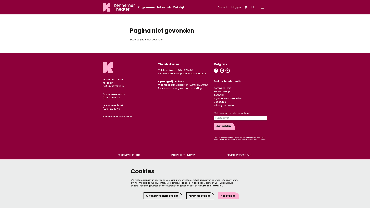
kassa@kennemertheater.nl (190, 73)
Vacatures (220, 102)
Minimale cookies (199, 195)
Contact (222, 7)
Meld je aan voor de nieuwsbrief (232, 113)
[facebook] (216, 70)
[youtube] (227, 70)
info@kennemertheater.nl (117, 116)
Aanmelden (223, 126)
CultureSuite (245, 154)
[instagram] (222, 70)
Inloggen (236, 7)
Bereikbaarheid (222, 88)
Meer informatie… (213, 185)
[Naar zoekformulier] (253, 7)
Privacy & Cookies (224, 105)
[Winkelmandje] (246, 7)
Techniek (219, 95)
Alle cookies (228, 195)
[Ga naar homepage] (119, 7)
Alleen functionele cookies (162, 195)
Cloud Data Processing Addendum (245, 139)
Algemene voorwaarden (228, 98)
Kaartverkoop (222, 91)
